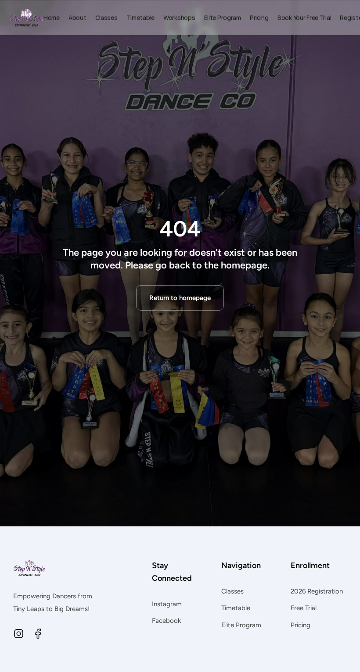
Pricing (300, 625)
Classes (232, 591)
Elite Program (241, 625)
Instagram (167, 604)
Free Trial (304, 608)
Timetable (235, 608)
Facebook (166, 621)
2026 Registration (317, 591)
